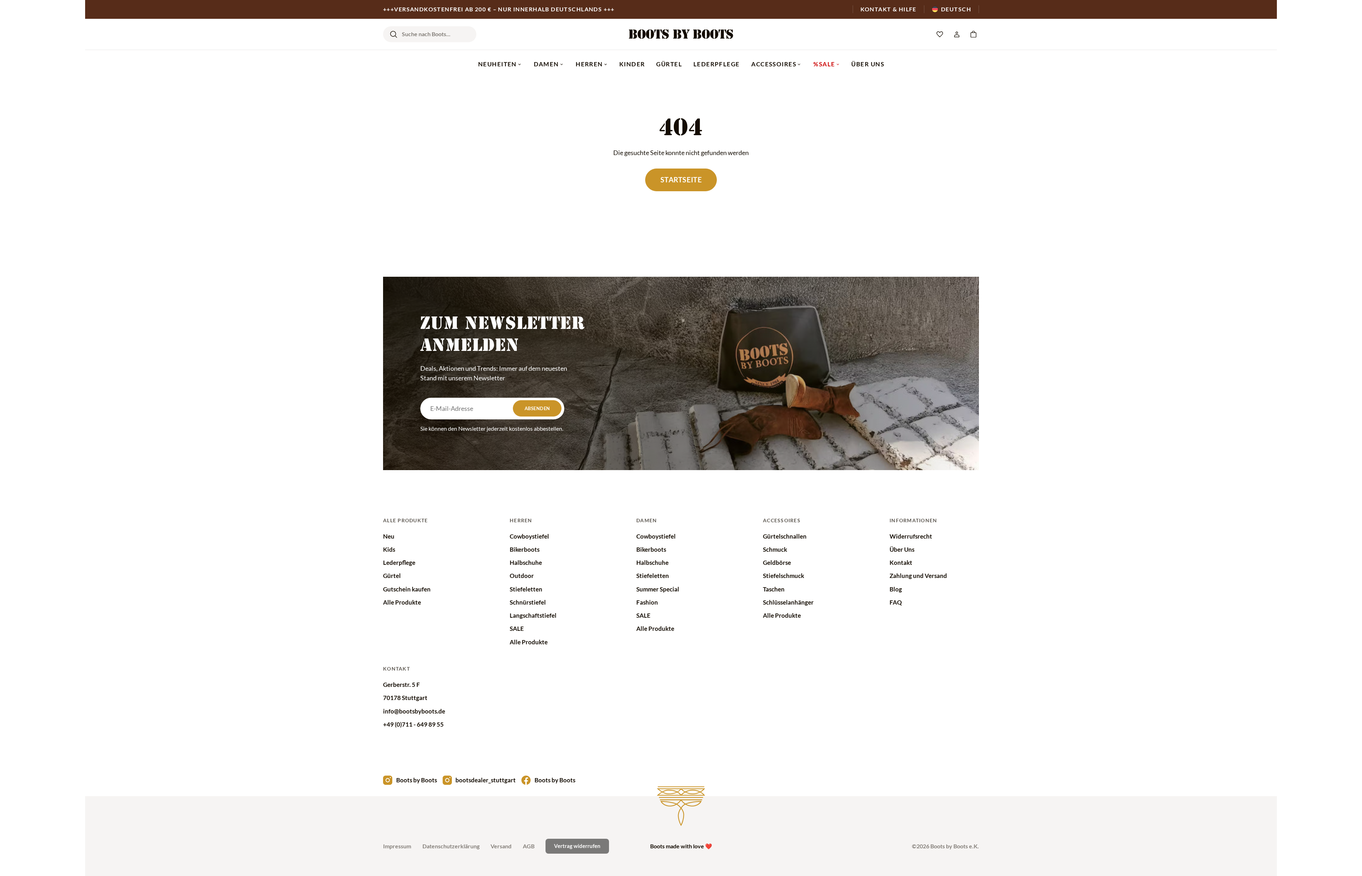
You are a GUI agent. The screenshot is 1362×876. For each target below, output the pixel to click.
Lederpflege (716, 64)
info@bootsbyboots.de (414, 711)
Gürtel (669, 64)
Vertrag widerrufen (577, 846)
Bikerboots (524, 549)
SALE (517, 628)
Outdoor (522, 575)
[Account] (956, 34)
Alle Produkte (402, 602)
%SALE (824, 64)
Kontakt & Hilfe (888, 9)
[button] (973, 34)
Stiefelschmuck (783, 575)
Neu (388, 536)
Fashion (647, 602)
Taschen (774, 589)
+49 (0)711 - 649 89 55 (413, 724)
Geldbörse (777, 562)
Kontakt (901, 562)
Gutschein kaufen (407, 589)
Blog (896, 589)
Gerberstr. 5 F (401, 684)
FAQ (896, 602)
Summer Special (657, 589)
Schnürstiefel (528, 602)
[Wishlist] (940, 34)
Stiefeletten (526, 589)
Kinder (632, 64)
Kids (389, 549)
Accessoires (773, 64)
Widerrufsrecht (911, 536)
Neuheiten (497, 64)
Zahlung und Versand (918, 575)
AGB (529, 846)
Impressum (397, 846)
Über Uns (867, 64)
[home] (681, 34)
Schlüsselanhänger (788, 602)
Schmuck (775, 549)
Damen (546, 64)
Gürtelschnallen (785, 536)
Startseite (681, 180)
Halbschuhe (526, 562)
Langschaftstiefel (533, 615)
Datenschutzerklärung (451, 846)
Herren (589, 64)
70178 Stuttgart (405, 697)
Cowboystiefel (529, 536)
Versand (501, 846)
